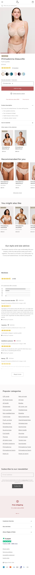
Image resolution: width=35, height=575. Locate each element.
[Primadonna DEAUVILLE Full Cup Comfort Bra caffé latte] (21, 138)
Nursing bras (7, 430)
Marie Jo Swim (23, 454)
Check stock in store (19, 93)
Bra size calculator (6, 79)
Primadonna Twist (25, 447)
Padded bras (23, 410)
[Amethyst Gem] (19, 74)
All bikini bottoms (9, 443)
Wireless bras (23, 423)
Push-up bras (7, 420)
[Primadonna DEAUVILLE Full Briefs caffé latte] (22, 171)
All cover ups (23, 406)
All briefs (6, 403)
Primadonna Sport (25, 450)
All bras (21, 400)
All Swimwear (23, 437)
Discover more (17, 193)
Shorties (21, 433)
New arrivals (23, 396)
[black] (7, 74)
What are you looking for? (10, 5)
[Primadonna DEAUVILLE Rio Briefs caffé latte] (7, 171)
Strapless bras (7, 427)
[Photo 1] (5, 53)
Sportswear (22, 443)
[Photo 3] (22, 53)
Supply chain (6, 558)
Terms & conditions (7, 552)
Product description (6, 105)
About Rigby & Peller (9, 532)
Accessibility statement (8, 555)
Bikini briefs (23, 430)
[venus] (15, 74)
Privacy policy (6, 549)
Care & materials (5, 122)
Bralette (21, 413)
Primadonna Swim (9, 450)
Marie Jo (5, 454)
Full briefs (6, 433)
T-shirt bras (6, 417)
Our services (6, 526)
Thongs (5, 437)
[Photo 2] (13, 53)
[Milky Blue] (23, 74)
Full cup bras (7, 410)
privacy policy (25, 480)
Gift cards (6, 396)
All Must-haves (8, 400)
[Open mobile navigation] (2, 2)
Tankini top (22, 440)
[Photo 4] (30, 53)
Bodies (21, 403)
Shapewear (6, 406)
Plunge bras (7, 423)
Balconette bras (24, 417)
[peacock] (11, 74)
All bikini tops (7, 440)
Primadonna (7, 447)
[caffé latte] (3, 74)
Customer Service (8, 521)
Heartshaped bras (25, 420)
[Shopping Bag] (33, 2)
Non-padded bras (9, 413)
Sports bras (22, 427)
